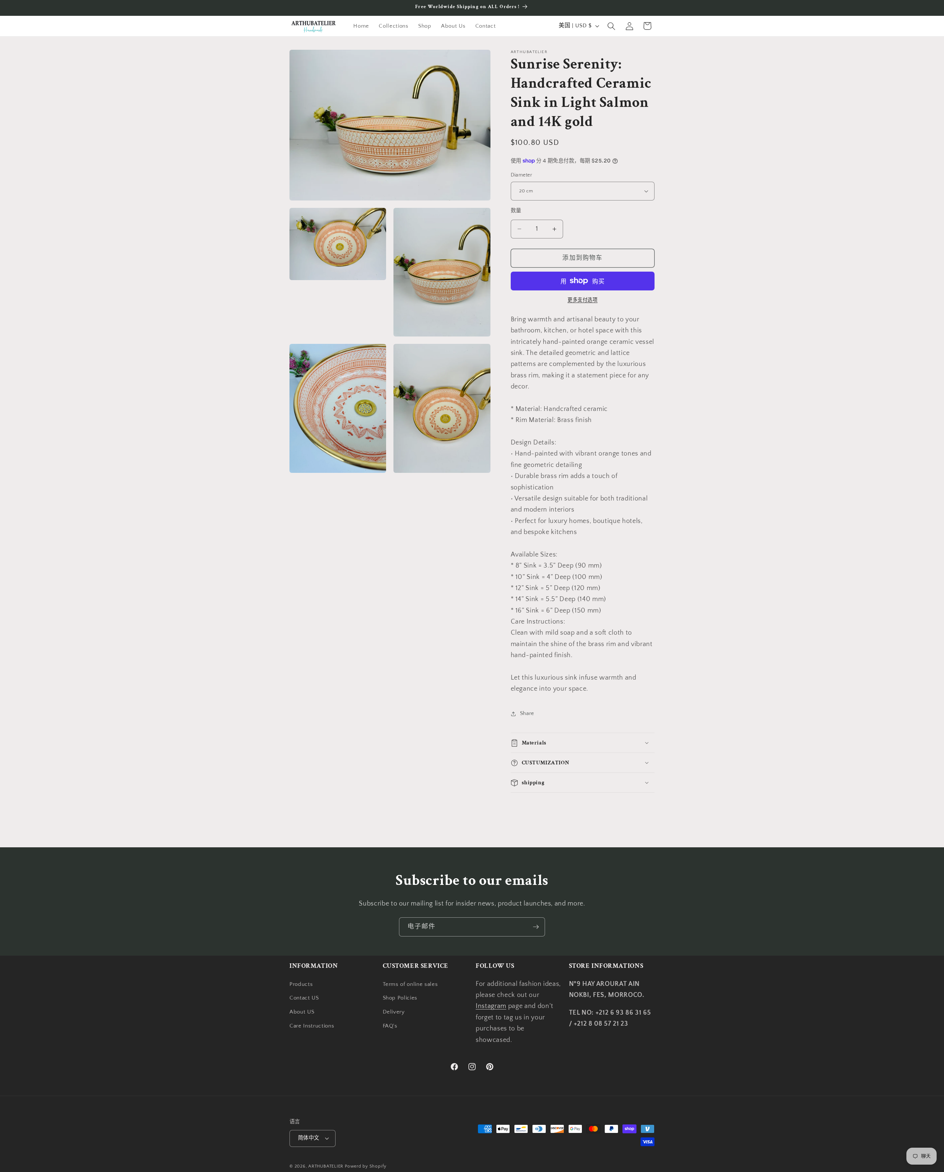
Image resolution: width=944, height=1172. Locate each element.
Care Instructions (311, 1026)
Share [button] (527, 713)
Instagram (491, 1006)
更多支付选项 (582, 300)
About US (301, 1012)
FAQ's (390, 1026)
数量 (516, 211)
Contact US (304, 998)
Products (301, 984)
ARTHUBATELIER (325, 1166)
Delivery (394, 1012)
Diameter (521, 175)
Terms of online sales (410, 984)
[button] (611, 26)
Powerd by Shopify (365, 1166)
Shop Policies (400, 998)
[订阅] (536, 926)
